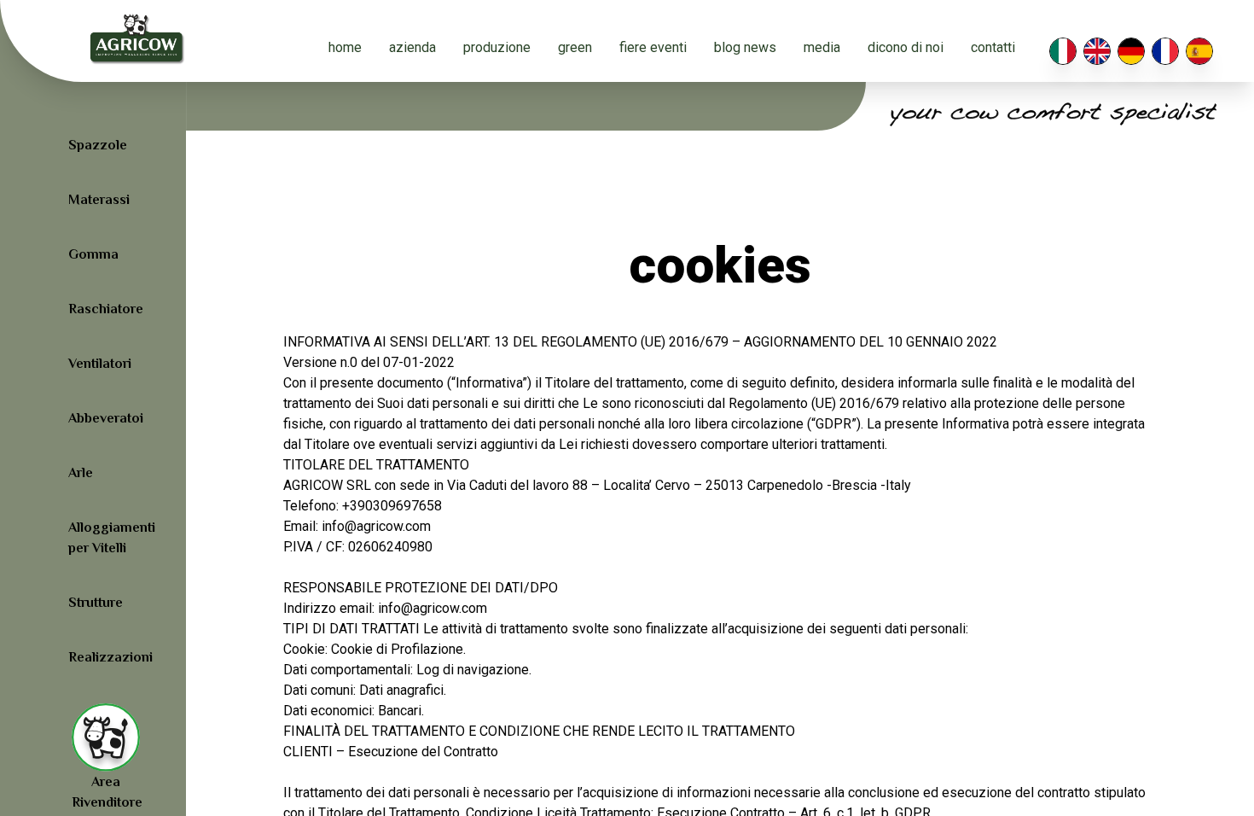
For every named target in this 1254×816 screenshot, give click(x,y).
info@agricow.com (432, 608)
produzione (497, 47)
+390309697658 (392, 506)
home (345, 47)
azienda (412, 47)
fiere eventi (653, 47)
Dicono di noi (905, 47)
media (822, 47)
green (575, 47)
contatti (993, 47)
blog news (745, 47)
